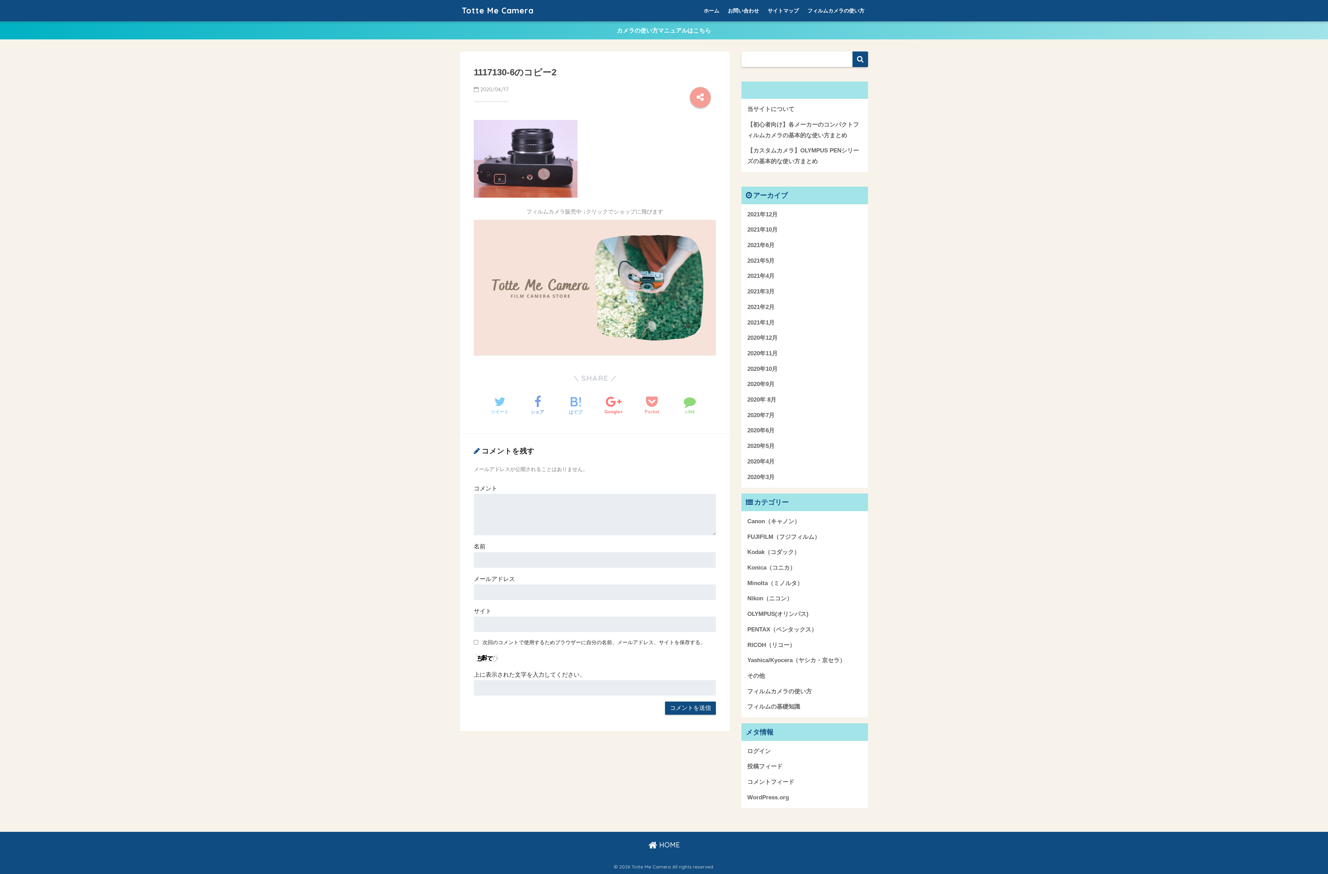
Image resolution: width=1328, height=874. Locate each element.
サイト (482, 611)
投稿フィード (765, 766)
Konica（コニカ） (771, 567)
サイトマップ (783, 10)
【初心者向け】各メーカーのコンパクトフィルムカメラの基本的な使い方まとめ (803, 130)
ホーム (711, 10)
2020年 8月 (761, 399)
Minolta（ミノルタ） (775, 583)
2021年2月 (761, 307)
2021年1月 (761, 322)
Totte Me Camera (498, 11)
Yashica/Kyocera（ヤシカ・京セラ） (796, 660)
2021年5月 (761, 260)
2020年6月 (761, 430)
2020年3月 (761, 477)
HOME (668, 844)
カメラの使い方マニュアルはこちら (664, 30)
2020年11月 (762, 353)
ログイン (759, 751)
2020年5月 (761, 446)
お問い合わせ (743, 10)
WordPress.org (768, 797)
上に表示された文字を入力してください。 (529, 674)
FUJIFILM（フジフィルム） (783, 537)
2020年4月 (761, 461)
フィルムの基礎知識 (773, 706)
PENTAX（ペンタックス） (782, 629)
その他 (756, 676)
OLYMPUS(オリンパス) (778, 614)
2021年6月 (761, 245)
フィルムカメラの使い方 (836, 10)
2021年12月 (762, 214)
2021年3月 (761, 291)
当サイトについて (770, 109)
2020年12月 (762, 338)
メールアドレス (494, 579)
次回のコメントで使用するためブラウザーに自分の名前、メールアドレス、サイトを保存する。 (594, 642)
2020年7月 (761, 415)
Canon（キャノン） (773, 521)
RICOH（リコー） (771, 645)
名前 (480, 546)
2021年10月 (762, 229)
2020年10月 (762, 369)
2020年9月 (761, 384)
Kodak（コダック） (773, 552)
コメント (485, 488)
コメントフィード (770, 782)
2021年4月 (761, 276)
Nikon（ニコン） (770, 598)
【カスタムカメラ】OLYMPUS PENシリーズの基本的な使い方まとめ (803, 156)
